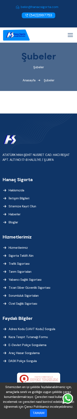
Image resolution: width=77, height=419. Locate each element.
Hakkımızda (16, 190)
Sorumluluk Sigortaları (24, 296)
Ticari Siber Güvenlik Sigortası (29, 288)
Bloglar (13, 222)
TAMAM (38, 413)
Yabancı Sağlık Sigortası (25, 280)
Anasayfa (29, 80)
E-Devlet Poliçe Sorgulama (27, 345)
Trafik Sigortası (19, 264)
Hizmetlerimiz (18, 248)
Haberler (15, 214)
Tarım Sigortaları (20, 272)
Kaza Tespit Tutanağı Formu (28, 337)
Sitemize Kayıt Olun (22, 206)
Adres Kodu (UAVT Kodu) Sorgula (32, 329)
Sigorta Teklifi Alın (21, 256)
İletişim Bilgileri (19, 198)
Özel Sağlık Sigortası (23, 304)
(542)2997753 (40, 15)
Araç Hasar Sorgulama (24, 353)
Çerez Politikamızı (36, 407)
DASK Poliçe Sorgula (23, 361)
